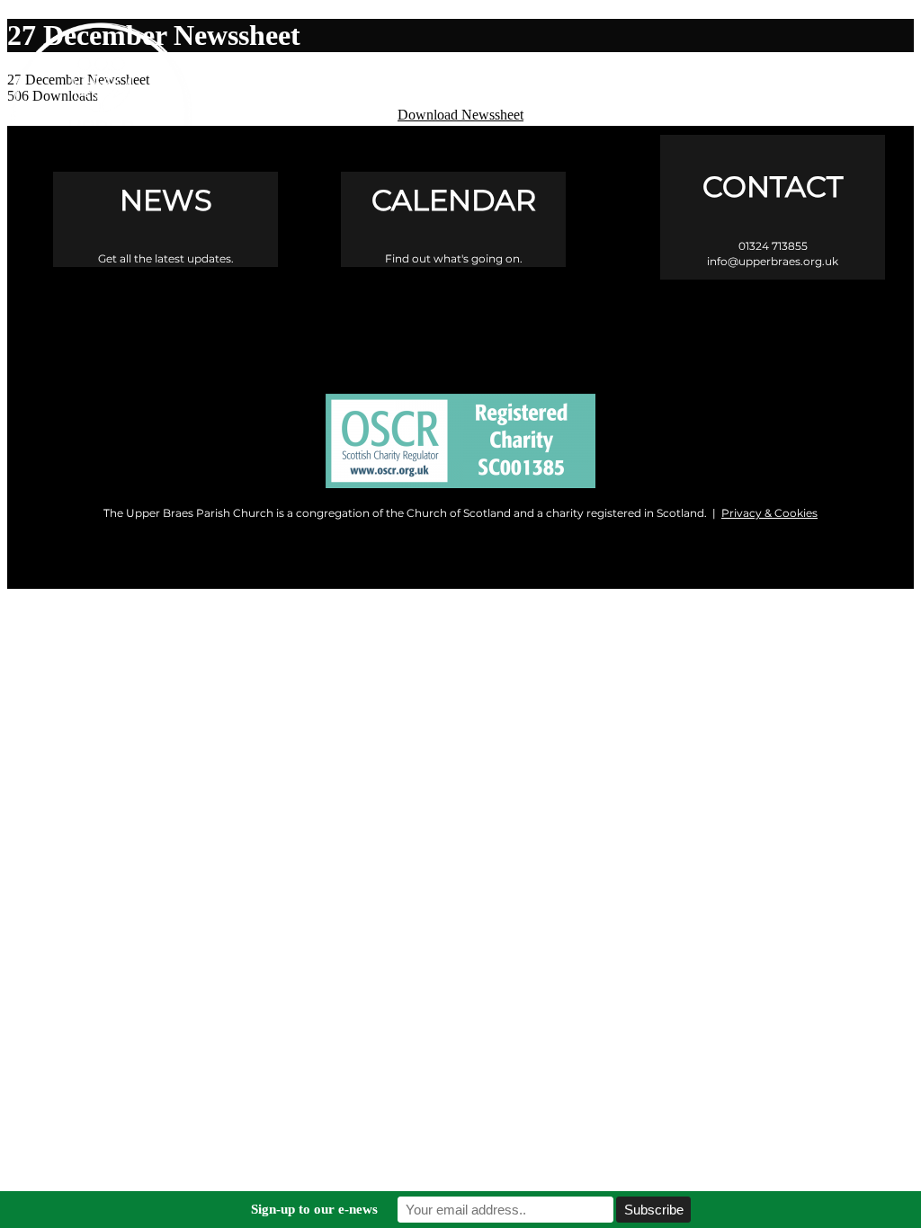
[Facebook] (384, 321)
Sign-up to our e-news (314, 1209)
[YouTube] (537, 321)
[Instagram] (461, 321)
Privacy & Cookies (769, 513)
